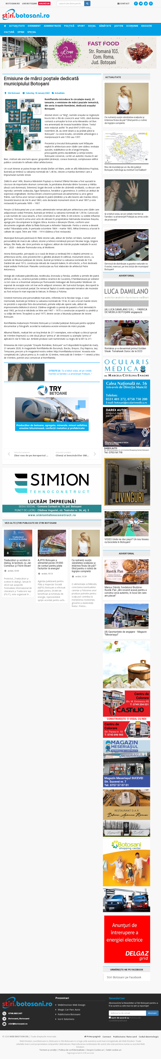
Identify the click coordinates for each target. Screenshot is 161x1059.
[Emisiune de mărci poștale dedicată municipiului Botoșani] (23, 125)
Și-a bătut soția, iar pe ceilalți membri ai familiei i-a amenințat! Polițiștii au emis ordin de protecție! (126, 217)
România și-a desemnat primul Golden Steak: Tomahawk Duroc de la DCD (125, 350)
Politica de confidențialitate (125, 1019)
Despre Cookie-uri (95, 1049)
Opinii (20, 31)
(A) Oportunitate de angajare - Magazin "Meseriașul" (126, 633)
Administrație (52, 25)
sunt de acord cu (125, 1019)
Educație (146, 25)
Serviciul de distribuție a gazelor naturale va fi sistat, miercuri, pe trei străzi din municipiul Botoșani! (126, 266)
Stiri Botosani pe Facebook (124, 977)
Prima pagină (93, 1036)
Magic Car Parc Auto (69, 1009)
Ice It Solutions (66, 1019)
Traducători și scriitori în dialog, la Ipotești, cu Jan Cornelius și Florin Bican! (17, 563)
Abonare (152, 1013)
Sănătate (105, 25)
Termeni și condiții (48, 1049)
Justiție (118, 25)
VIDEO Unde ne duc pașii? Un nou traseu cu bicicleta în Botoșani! (127, 541)
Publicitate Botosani (69, 1014)
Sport (81, 25)
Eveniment (34, 25)
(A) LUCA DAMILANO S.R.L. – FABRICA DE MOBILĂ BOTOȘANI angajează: (126, 311)
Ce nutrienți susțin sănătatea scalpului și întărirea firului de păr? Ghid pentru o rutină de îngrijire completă (84, 566)
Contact (107, 1036)
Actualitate (59, 93)
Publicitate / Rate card (125, 1036)
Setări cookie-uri (113, 1049)
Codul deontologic (149, 1036)
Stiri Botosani (14, 93)
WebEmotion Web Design (71, 1004)
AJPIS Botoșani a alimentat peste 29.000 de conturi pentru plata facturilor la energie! (50, 564)
